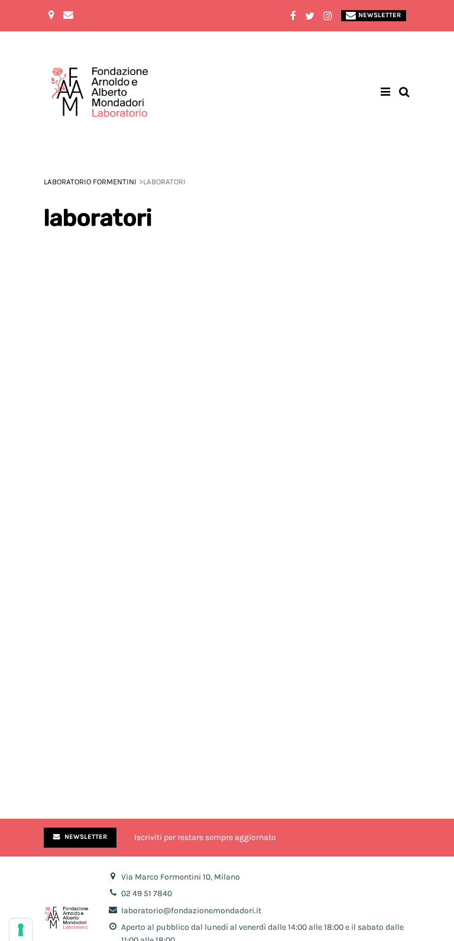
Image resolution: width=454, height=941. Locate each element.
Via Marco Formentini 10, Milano (180, 877)
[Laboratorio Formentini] (70, 92)
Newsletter (379, 15)
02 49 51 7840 (146, 893)
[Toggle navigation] (385, 92)
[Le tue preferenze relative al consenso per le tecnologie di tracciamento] (20, 930)
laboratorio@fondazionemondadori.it (191, 911)
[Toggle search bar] (404, 92)
